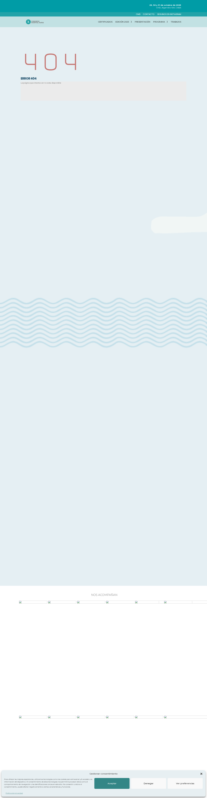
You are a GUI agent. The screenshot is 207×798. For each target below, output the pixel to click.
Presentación (142, 22)
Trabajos (176, 22)
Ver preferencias (185, 783)
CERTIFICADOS (105, 22)
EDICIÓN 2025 (122, 22)
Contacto (149, 14)
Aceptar (112, 783)
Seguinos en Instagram (169, 14)
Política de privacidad (14, 793)
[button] (201, 773)
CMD (138, 14)
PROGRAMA (159, 22)
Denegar (148, 783)
